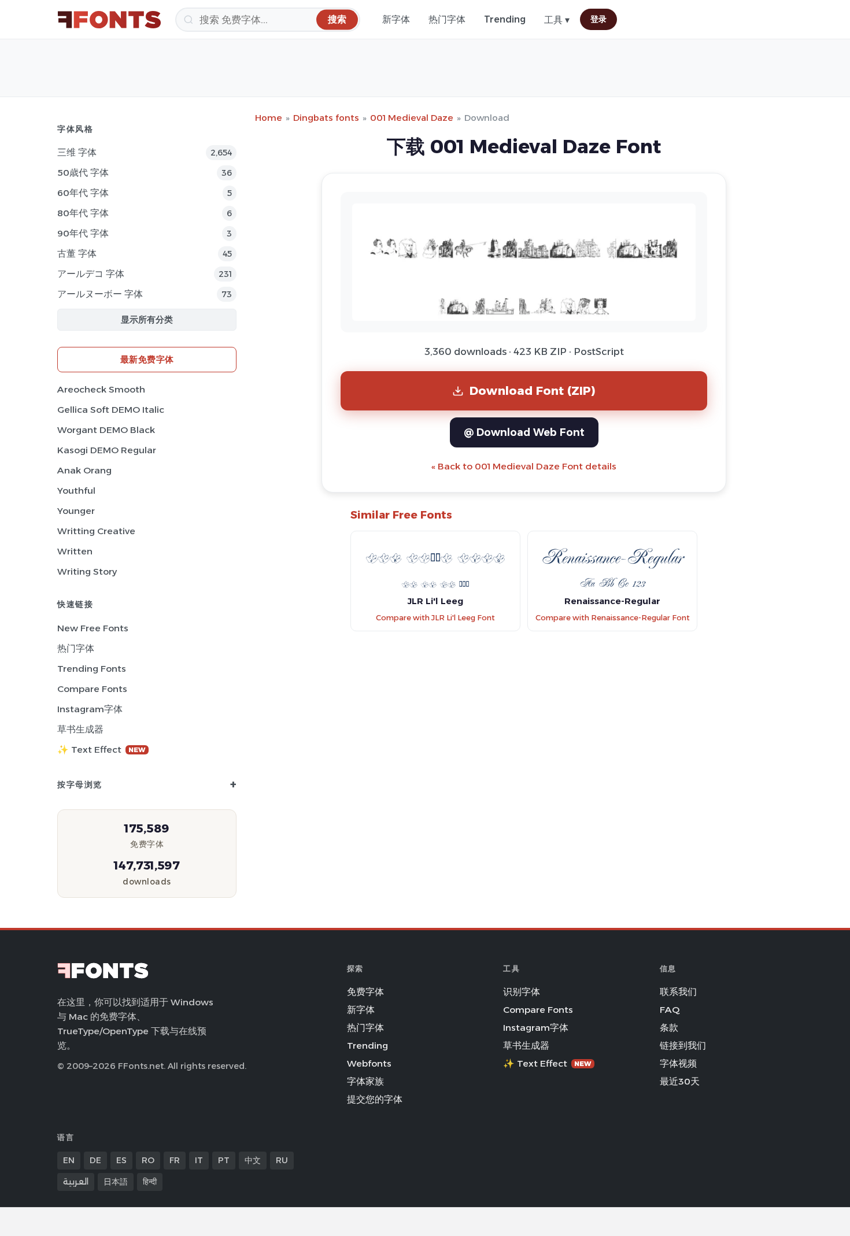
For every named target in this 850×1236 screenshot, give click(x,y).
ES (121, 1160)
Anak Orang (84, 470)
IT (199, 1160)
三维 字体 (77, 152)
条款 (669, 1027)
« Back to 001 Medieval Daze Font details (523, 466)
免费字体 (365, 991)
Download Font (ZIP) (533, 390)
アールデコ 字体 (90, 273)
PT (224, 1160)
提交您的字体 (374, 1099)
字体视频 (678, 1063)
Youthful (76, 490)
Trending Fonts (91, 668)
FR (174, 1160)
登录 (598, 19)
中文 (253, 1160)
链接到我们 (683, 1045)
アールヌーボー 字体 (100, 293)
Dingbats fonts (326, 117)
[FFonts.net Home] (109, 19)
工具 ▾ (557, 19)
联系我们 (678, 991)
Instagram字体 (90, 709)
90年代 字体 (83, 233)
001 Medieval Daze (411, 117)
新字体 (396, 19)
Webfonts (369, 1063)
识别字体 (521, 991)
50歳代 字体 (83, 172)
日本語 (116, 1181)
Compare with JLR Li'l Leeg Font (435, 617)
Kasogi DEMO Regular (106, 450)
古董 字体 (77, 253)
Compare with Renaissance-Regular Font (612, 617)
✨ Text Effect (101, 749)
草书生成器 (80, 729)
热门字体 (446, 19)
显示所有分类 (147, 319)
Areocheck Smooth (101, 389)
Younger (76, 510)
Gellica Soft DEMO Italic (110, 409)
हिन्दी (150, 1181)
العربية (75, 1181)
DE (95, 1160)
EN (69, 1160)
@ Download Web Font (524, 432)
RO (148, 1160)
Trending (505, 19)
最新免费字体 (147, 359)
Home (268, 117)
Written (75, 551)
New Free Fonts (92, 628)
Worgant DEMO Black (106, 429)
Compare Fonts (92, 688)
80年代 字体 (83, 213)
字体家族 (365, 1081)
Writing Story (87, 571)
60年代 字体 (83, 192)
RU (282, 1160)
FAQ (669, 1009)
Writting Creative (96, 531)
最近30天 (680, 1081)
